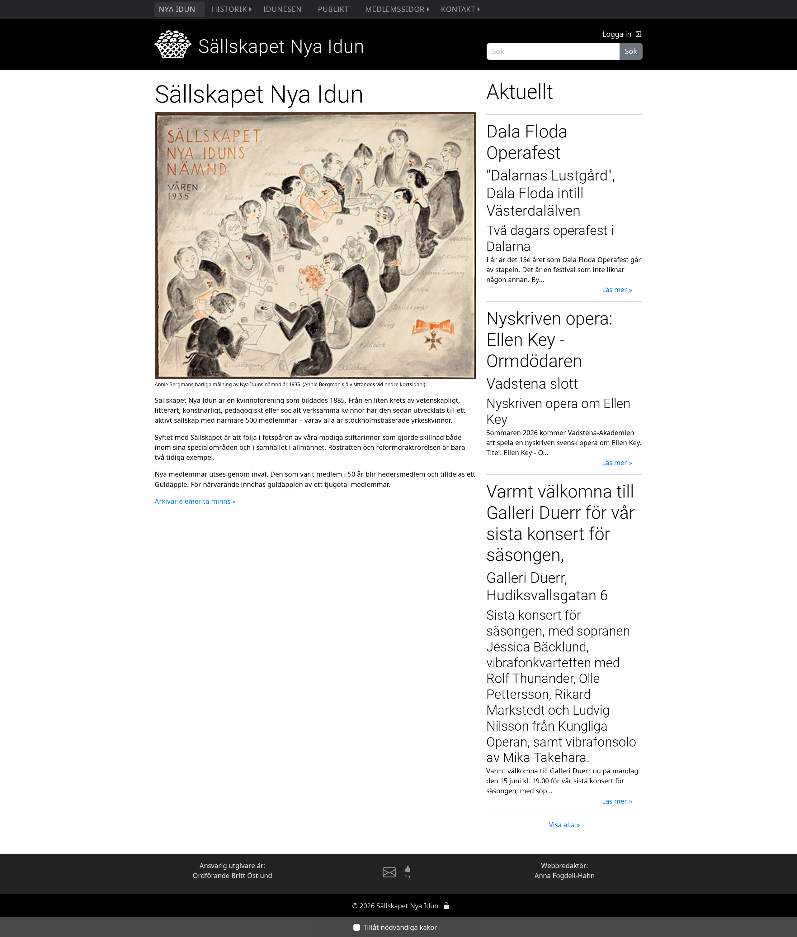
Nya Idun (177, 9)
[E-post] (389, 875)
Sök (631, 51)
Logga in (618, 34)
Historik (229, 9)
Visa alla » (564, 824)
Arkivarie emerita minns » (195, 501)
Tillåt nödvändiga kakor (400, 927)
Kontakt (458, 9)
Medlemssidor (395, 9)
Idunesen (282, 9)
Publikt (333, 9)
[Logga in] (446, 905)
